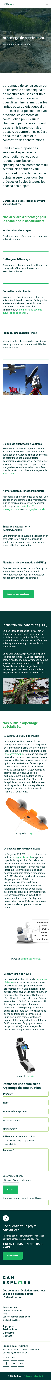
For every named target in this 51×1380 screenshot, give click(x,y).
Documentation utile (13, 1176)
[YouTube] (21, 1363)
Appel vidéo (10, 1144)
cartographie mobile (34, 509)
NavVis (30, 1076)
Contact (7, 1335)
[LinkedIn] (14, 1363)
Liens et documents (12, 1310)
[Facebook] (6, 1363)
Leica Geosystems (30, 958)
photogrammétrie (12, 509)
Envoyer (10, 1189)
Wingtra (30, 833)
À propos (8, 1326)
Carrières (8, 1332)
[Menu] (46, 4)
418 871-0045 (13, 1244)
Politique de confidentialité (33, 1376)
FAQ (5, 1313)
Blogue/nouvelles (11, 1320)
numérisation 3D (25, 506)
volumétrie (8, 473)
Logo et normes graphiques (16, 1316)
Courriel (31, 1140)
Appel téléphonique (14, 1140)
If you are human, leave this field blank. (22, 1198)
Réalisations (10, 1329)
